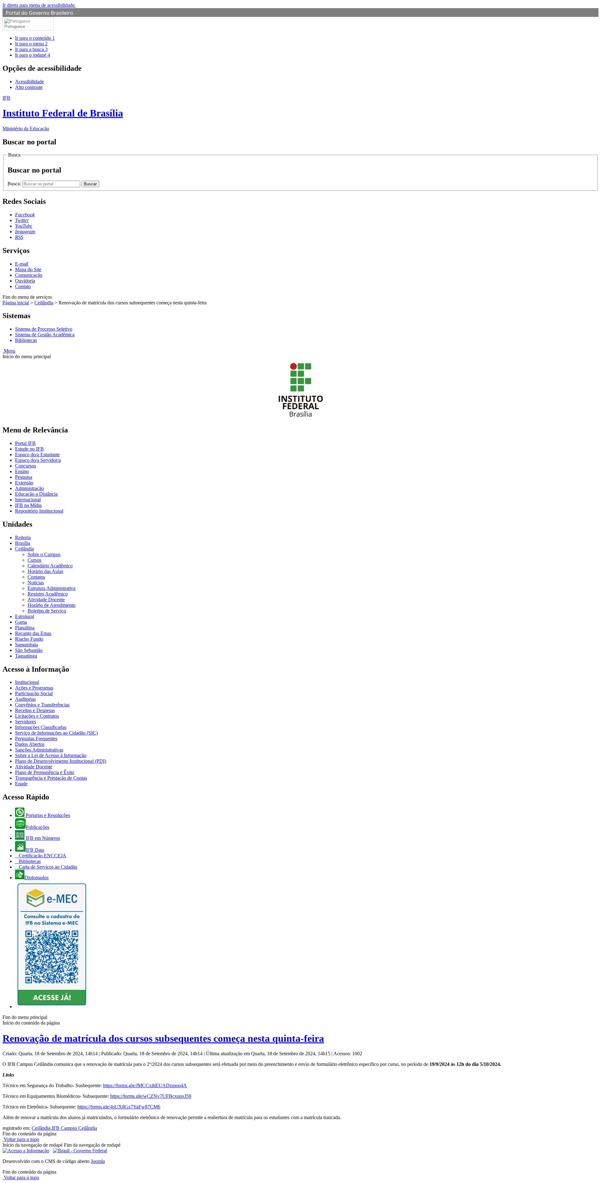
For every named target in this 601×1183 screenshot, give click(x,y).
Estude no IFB (29, 449)
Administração (29, 488)
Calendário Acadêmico (50, 565)
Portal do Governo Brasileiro (39, 12)
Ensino (22, 471)
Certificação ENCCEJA (42, 855)
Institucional (27, 682)
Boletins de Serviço (47, 610)
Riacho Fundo (29, 639)
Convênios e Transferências (42, 704)
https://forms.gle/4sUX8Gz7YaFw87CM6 (118, 1106)
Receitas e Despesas (35, 710)
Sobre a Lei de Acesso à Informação (50, 755)
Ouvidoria (25, 280)
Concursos (25, 465)
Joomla (98, 1161)
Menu (9, 351)
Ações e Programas (34, 687)
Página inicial (16, 302)
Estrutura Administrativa (51, 588)
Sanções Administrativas (39, 749)
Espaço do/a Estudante (37, 454)
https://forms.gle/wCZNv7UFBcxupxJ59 (150, 1096)
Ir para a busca (31, 49)
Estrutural (24, 616)
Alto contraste (29, 87)
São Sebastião (29, 650)
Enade (21, 783)
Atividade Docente (46, 599)
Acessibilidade (29, 81)
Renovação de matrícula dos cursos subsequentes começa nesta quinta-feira (163, 1038)
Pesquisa (23, 477)
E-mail (21, 263)
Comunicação (28, 275)
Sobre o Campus (44, 554)
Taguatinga (26, 656)
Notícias (36, 582)
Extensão (24, 482)
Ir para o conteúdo (35, 38)
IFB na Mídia (28, 505)
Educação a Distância (36, 494)
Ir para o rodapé (32, 55)
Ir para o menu (31, 43)
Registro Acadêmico (48, 594)
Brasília (22, 543)
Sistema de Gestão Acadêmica (44, 334)
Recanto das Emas (33, 633)
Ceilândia (43, 302)
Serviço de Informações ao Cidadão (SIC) (56, 733)
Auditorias (25, 699)
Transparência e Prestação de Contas (51, 778)
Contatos (36, 577)
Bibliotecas (26, 340)
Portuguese (14, 26)
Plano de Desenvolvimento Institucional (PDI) (60, 761)
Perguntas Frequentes (36, 738)
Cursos (34, 560)
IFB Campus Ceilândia (74, 1128)
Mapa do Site (28, 269)
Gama (21, 622)
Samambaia (26, 644)
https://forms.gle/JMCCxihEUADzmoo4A (145, 1085)
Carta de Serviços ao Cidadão (47, 867)
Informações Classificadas (40, 727)
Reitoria (23, 537)
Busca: (15, 183)
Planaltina (24, 627)
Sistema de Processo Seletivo (43, 329)
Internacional (28, 499)
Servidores (25, 721)
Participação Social (34, 693)
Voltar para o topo (21, 1139)
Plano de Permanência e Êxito (44, 772)
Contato (23, 286)
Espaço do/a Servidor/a (38, 460)
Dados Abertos (29, 744)
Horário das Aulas (45, 571)
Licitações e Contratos (37, 716)
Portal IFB (25, 443)
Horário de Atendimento (51, 605)
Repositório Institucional (39, 511)
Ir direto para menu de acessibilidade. (39, 5)
